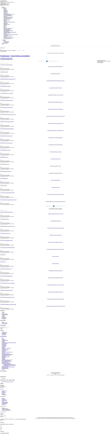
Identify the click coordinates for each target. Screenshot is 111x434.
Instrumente (5, 16)
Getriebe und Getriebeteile (5, 353)
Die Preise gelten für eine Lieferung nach (6, 50)
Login (4, 40)
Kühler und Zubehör (6, 20)
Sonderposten (4, 333)
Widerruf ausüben (4, 403)
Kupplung (5, 19)
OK (1, 428)
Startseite (3, 7)
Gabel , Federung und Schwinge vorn (9, 14)
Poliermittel (5, 26)
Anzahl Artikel (53, 45)
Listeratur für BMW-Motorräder (6, 410)
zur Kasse (58, 45)
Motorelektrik (6, 23)
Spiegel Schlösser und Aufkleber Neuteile (9, 364)
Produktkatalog (5, 56)
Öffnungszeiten (4, 394)
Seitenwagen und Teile (5, 362)
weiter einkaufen (3, 424)
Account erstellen (6, 42)
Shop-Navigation (3, 336)
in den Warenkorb (3, 433)
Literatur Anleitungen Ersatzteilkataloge (7, 354)
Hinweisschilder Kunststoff (7, 38)
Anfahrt (3, 391)
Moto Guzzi (5, 22)
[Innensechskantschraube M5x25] (55, 372)
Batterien (5, 9)
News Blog (3, 316)
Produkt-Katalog (4, 332)
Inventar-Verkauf (4, 400)
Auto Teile (5, 33)
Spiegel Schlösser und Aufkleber (8, 30)
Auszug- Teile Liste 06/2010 (6, 409)
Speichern (5, 51)
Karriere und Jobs (4, 399)
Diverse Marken (6, 35)
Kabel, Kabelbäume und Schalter (8, 17)
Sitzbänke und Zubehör (7, 29)
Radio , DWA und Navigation (6, 360)
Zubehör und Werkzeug (5, 368)
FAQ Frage (3, 378)
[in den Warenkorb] (1, 67)
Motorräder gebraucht (7, 24)
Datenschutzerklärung (5, 314)
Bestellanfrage (4, 318)
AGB (3, 313)
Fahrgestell (5, 12)
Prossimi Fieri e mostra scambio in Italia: (7, 381)
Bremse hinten (4, 345)
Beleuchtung (5, 10)
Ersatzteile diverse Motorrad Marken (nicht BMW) (11, 34)
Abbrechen (7, 433)
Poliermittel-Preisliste (5, 408)
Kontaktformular (4, 317)
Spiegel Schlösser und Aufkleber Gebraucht (6, 59)
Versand (7, 69)
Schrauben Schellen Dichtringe (8, 28)
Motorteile (5, 25)
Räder (4, 27)
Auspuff (5, 8)
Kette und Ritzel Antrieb (5, 366)
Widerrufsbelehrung (5, 402)
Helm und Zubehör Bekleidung (8, 15)
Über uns (3, 398)
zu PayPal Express (11, 424)
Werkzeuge (3, 351)
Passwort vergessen (6, 41)
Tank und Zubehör (6, 31)
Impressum (3, 404)
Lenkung (5, 21)
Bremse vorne (6, 11)
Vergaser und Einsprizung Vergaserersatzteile (10, 32)
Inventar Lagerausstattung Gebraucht (9, 37)
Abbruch (2, 51)
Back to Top (2, 419)
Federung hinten (6, 13)
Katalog (3, 407)
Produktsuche (4, 334)
